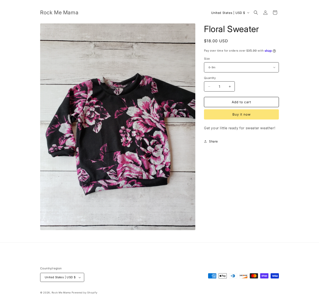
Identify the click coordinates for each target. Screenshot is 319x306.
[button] (256, 12)
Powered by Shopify (84, 292)
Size (207, 58)
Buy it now (241, 114)
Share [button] (213, 141)
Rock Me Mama (61, 292)
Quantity (210, 78)
